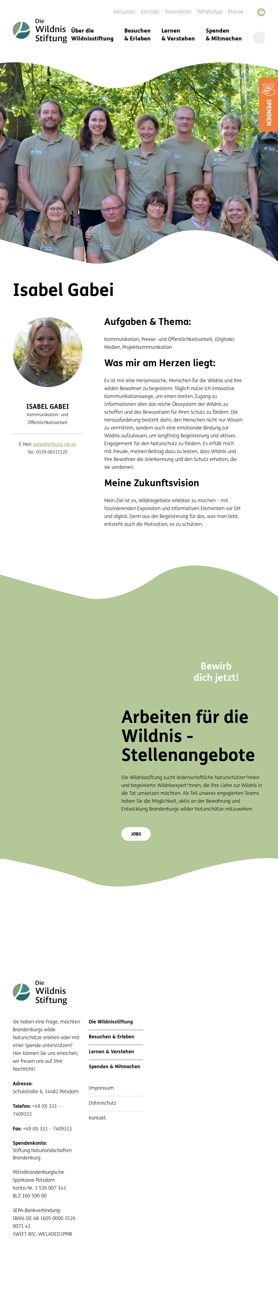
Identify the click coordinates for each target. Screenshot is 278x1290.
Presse (236, 12)
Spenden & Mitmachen (224, 35)
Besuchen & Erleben (137, 35)
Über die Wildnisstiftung (92, 35)
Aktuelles (124, 12)
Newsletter (178, 12)
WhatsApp (209, 12)
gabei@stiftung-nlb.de (54, 444)
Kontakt (150, 12)
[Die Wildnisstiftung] (40, 31)
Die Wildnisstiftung (111, 1022)
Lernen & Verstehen (178, 35)
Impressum (101, 1088)
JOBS (136, 834)
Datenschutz (102, 1103)
